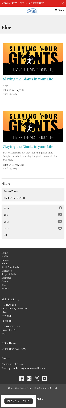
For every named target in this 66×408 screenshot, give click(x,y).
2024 (32, 221)
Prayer (5, 288)
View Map (7, 315)
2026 (32, 207)
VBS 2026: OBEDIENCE (32, 3)
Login (55, 388)
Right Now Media (10, 267)
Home (5, 252)
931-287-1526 (16, 363)
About (5, 263)
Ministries (7, 270)
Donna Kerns (11, 191)
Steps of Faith (9, 274)
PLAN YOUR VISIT (18, 401)
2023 (32, 228)
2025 (32, 214)
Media (5, 256)
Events (5, 259)
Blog (4, 285)
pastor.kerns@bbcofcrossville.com (27, 368)
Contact (6, 281)
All (5, 235)
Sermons (6, 277)
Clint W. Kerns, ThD (14, 197)
